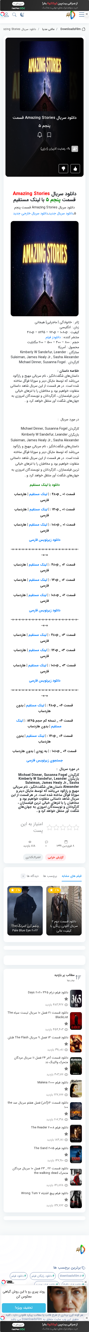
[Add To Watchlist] (49, 135)
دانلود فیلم (17, 1276)
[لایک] (75, 168)
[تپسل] (2, 14)
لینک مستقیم (38, 494)
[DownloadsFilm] (46, 1249)
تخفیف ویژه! (24, 1308)
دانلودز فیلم (53, 337)
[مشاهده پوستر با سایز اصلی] (45, 76)
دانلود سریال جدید (61, 213)
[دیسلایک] (63, 168)
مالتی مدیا (48, 29)
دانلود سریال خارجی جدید (30, 213)
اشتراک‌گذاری (33, 857)
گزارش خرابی (55, 857)
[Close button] (85, 1282)
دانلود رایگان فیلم (42, 1276)
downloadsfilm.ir (71, 1276)
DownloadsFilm (71, 29)
